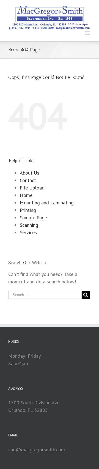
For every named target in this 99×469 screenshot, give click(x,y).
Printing (28, 210)
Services (28, 232)
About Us (29, 173)
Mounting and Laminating (47, 202)
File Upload (32, 188)
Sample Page (33, 217)
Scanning (29, 225)
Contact (28, 180)
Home (26, 195)
